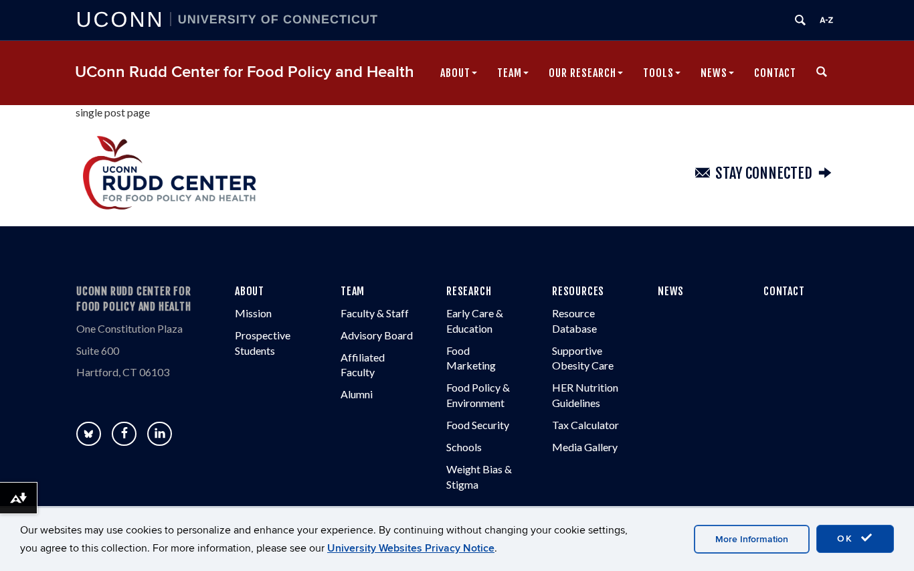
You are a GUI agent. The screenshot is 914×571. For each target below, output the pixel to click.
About (455, 73)
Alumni (357, 394)
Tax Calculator (585, 424)
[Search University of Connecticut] (800, 20)
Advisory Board (377, 335)
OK (847, 538)
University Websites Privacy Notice (410, 548)
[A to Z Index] (826, 20)
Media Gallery (585, 446)
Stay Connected (763, 173)
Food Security (477, 424)
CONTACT (784, 291)
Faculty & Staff (375, 313)
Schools (464, 446)
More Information (751, 539)
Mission (253, 313)
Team (509, 73)
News (714, 73)
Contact (775, 73)
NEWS (671, 291)
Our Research (582, 73)
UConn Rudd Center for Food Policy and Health (244, 72)
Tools (658, 73)
